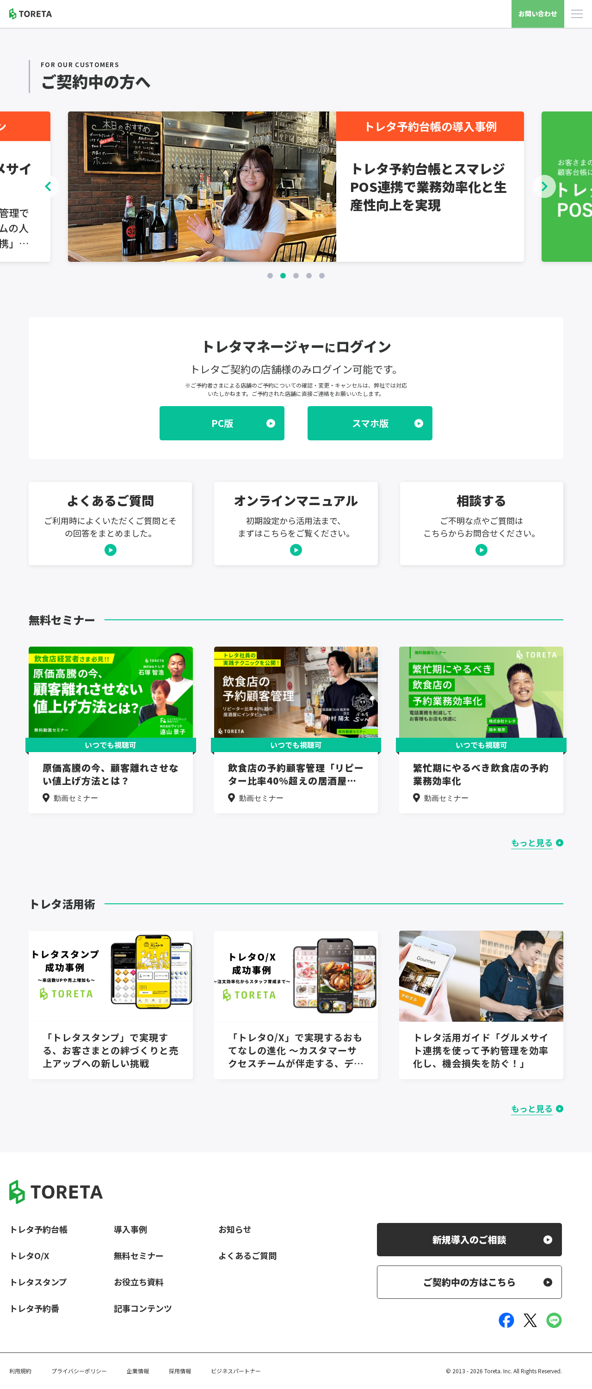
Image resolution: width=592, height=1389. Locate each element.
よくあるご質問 (247, 1255)
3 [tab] (296, 275)
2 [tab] (283, 275)
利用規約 (20, 1371)
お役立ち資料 (139, 1282)
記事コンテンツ (143, 1308)
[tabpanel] (296, 186)
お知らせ (235, 1229)
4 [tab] (309, 275)
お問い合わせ (537, 13)
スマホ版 (370, 423)
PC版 (222, 423)
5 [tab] (322, 275)
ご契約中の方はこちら (469, 1282)
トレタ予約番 (34, 1308)
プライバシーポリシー (79, 1371)
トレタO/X (29, 1255)
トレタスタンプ (38, 1282)
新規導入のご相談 (469, 1239)
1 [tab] (270, 275)
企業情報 (138, 1371)
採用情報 (180, 1371)
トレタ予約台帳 (38, 1229)
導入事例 (130, 1229)
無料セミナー (139, 1255)
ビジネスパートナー (236, 1371)
